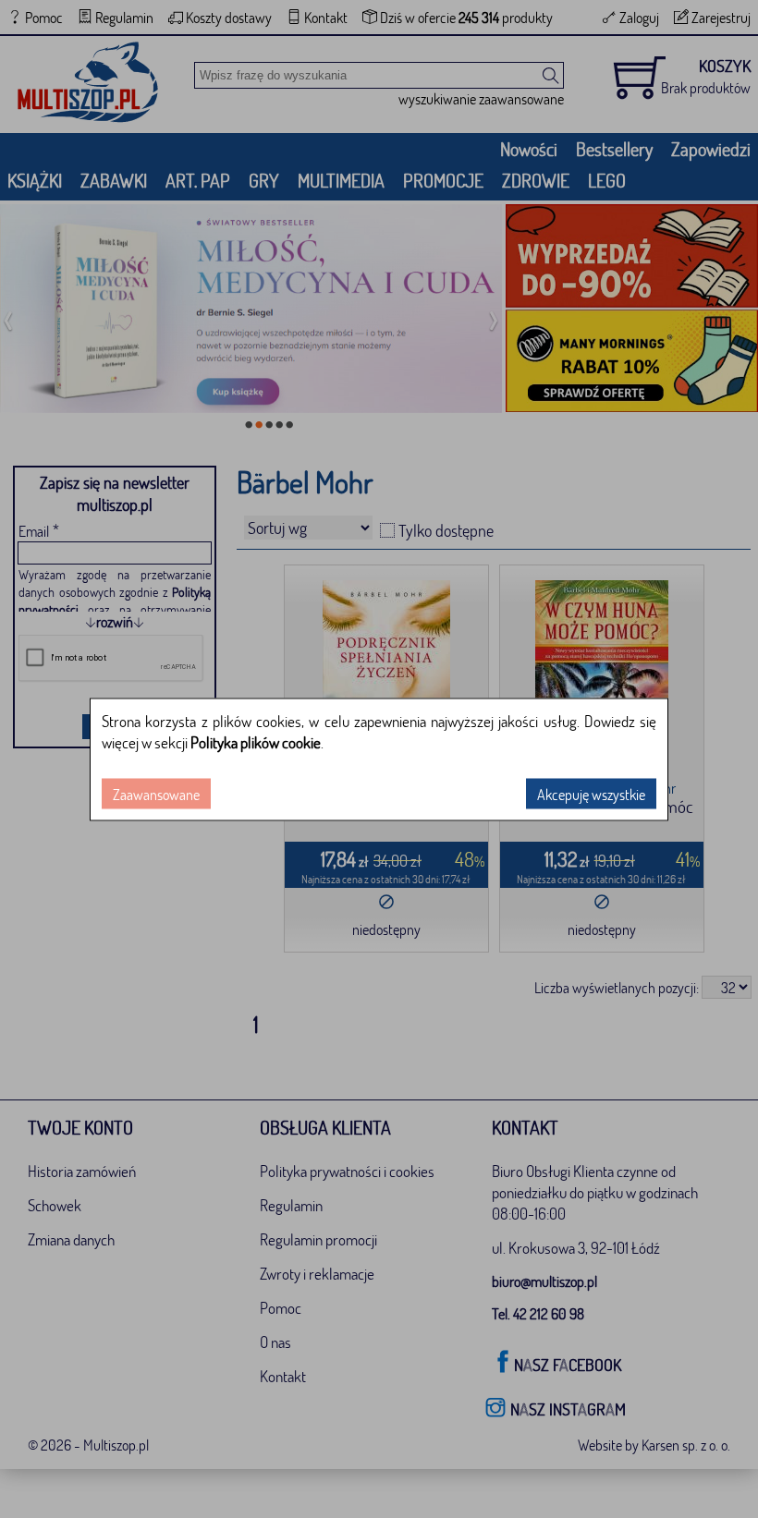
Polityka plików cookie (255, 741)
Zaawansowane (156, 793)
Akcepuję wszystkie (591, 793)
